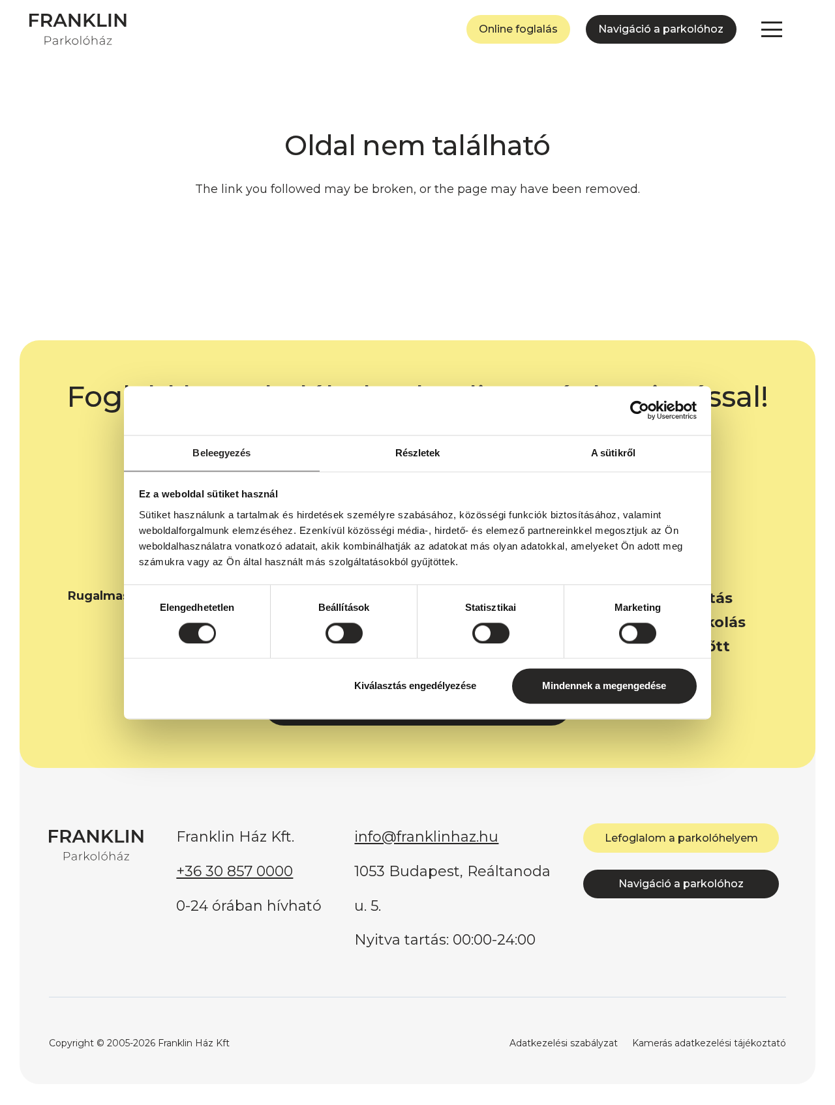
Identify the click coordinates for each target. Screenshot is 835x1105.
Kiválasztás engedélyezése (415, 686)
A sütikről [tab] (613, 452)
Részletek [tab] (417, 452)
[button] (772, 29)
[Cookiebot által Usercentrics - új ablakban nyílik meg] (640, 410)
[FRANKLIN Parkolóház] (78, 29)
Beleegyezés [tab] (221, 452)
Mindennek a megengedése (604, 686)
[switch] (344, 633)
